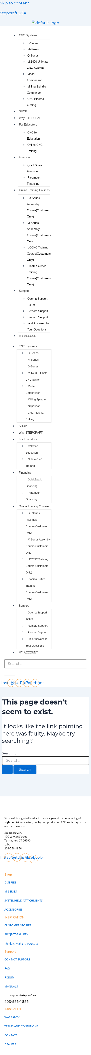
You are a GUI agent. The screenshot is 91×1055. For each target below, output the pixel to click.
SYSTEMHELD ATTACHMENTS (23, 900)
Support (24, 290)
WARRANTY (11, 1017)
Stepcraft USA (13, 13)
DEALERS (10, 1044)
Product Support (37, 317)
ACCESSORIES (13, 909)
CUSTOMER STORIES (17, 925)
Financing (25, 157)
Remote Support (37, 311)
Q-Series (33, 55)
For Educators (28, 124)
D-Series (32, 43)
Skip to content (14, 3)
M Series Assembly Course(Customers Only (38, 546)
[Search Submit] (7, 769)
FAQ (7, 968)
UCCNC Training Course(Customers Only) (39, 253)
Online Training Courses (34, 190)
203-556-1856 (13, 848)
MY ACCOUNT (28, 336)
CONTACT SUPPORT (17, 959)
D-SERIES (10, 882)
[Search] (9, 672)
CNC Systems (28, 35)
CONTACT (10, 1035)
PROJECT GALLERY (16, 934)
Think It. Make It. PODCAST (22, 943)
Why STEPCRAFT (31, 118)
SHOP (23, 111)
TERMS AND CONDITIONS (21, 1026)
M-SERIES (10, 891)
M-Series (33, 49)
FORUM (9, 977)
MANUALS (11, 986)
